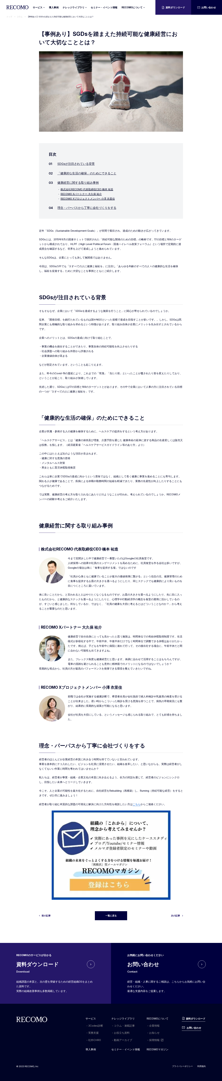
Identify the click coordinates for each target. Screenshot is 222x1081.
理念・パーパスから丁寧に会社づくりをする (86, 207)
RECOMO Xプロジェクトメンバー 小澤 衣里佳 (88, 198)
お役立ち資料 (122, 1032)
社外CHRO (94, 1040)
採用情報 (154, 1040)
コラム (20, 16)
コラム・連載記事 (124, 1025)
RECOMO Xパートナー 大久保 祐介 (81, 194)
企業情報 (154, 1025)
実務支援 (93, 1032)
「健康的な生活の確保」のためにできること (86, 173)
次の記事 (175, 915)
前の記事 (46, 915)
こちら (136, 804)
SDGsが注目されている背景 (76, 163)
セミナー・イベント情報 (104, 7)
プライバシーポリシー (182, 1066)
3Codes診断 (95, 1025)
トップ (9, 16)
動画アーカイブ (123, 1040)
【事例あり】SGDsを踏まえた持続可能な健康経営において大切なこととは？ (60, 16)
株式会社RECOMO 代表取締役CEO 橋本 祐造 (87, 189)
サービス (91, 1018)
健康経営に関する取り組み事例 (78, 182)
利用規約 (201, 1066)
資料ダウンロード (175, 7)
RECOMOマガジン (157, 1049)
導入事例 (54, 7)
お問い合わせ (208, 7)
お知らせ (154, 1032)
